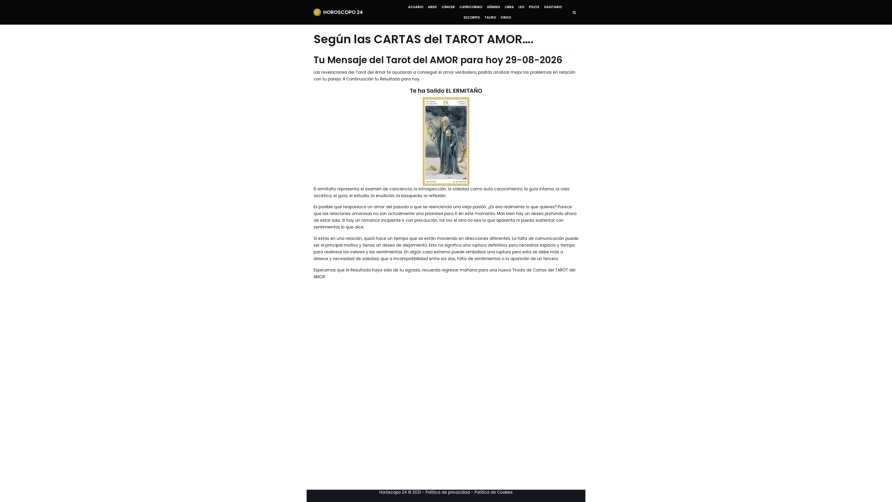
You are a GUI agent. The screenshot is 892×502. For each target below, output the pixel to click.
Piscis (534, 7)
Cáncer (448, 7)
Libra (509, 7)
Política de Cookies (494, 492)
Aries (432, 7)
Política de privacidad (448, 492)
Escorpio (472, 17)
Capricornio (470, 7)
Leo (521, 7)
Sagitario (553, 7)
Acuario (415, 7)
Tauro (490, 17)
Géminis (493, 7)
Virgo (506, 17)
